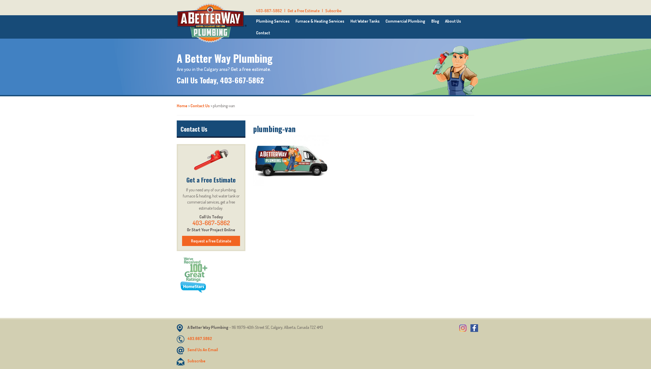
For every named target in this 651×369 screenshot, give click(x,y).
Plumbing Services (273, 21)
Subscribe (333, 10)
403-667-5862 (269, 10)
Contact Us (200, 105)
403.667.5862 (199, 338)
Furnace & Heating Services (319, 21)
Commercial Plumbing (405, 21)
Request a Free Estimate (211, 240)
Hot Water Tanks (365, 21)
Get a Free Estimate (304, 10)
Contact (263, 32)
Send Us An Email (202, 349)
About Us (453, 21)
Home (182, 105)
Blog (435, 21)
